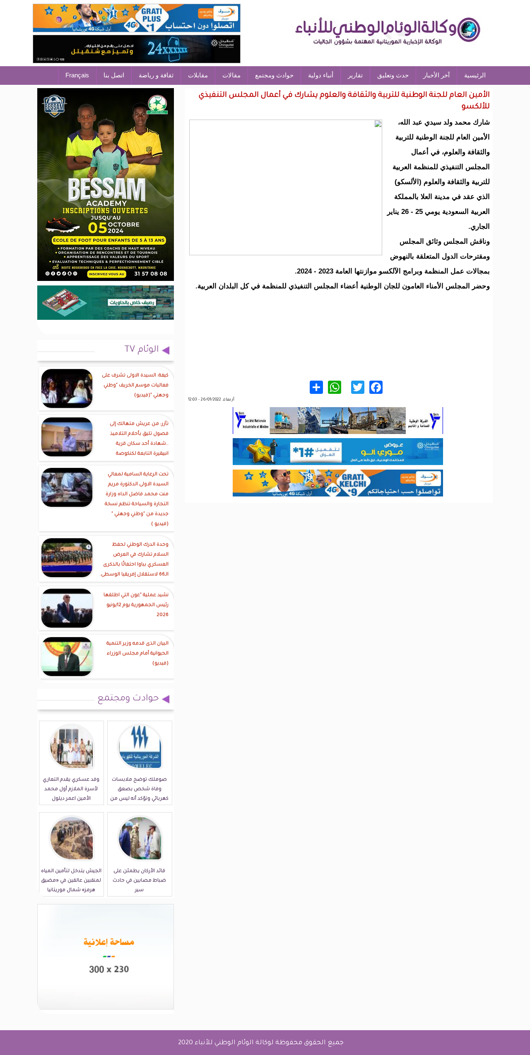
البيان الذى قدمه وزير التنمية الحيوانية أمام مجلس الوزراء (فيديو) (137, 654)
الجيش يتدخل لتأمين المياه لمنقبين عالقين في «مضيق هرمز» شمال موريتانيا (71, 881)
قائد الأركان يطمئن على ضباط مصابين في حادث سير (139, 881)
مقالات (231, 75)
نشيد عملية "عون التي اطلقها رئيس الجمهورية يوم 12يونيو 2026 (136, 605)
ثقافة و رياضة (156, 75)
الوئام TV (141, 350)
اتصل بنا (114, 75)
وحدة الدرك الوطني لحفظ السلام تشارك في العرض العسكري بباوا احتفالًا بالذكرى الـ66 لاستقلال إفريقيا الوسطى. (134, 560)
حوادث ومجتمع (274, 75)
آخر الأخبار (436, 75)
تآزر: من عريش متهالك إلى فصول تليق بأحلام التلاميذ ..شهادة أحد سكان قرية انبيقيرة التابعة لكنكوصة (139, 439)
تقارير (355, 75)
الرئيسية (475, 75)
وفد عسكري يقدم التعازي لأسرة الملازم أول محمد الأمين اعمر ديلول (71, 789)
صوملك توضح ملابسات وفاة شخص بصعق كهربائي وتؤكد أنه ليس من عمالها (139, 794)
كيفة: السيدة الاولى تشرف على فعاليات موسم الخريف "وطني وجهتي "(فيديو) (135, 385)
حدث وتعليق (393, 75)
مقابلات (198, 75)
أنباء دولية (320, 75)
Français (77, 75)
